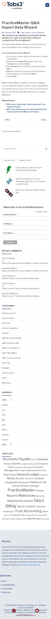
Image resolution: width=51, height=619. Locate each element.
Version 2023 (21, 519)
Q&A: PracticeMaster (11, 348)
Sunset (28, 500)
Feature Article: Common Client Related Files (20, 278)
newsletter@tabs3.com (30, 565)
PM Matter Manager (29, 486)
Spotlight (5, 368)
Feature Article (8, 318)
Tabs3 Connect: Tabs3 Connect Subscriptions (20, 288)
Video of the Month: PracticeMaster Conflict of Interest (25, 263)
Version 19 (18, 515)
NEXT (43, 120)
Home (4, 581)
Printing (39, 490)
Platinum (5, 333)
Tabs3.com (6, 592)
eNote (44, 471)
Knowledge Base (8, 585)
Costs (11, 467)
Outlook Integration (10, 328)
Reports (12, 495)
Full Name (8, 224)
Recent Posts (25, 160)
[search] (25, 148)
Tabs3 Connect (8, 373)
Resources (27, 495)
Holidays (44, 475)
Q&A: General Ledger (10, 343)
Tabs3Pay (40, 506)
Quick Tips (6, 363)
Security (40, 496)
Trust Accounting (28, 511)
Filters (12, 474)
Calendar (42, 459)
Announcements (9, 313)
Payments (24, 482)
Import (28, 32)
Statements (15, 501)
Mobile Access (15, 478)
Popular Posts (9, 160)
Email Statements (33, 470)
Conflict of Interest (29, 464)
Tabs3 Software (8, 258)
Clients (16, 463)
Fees (6, 474)
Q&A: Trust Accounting (11, 358)
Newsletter (29, 479)
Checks (7, 463)
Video (4, 378)
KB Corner (6, 323)
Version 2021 (41, 515)
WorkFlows (6, 383)
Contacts (42, 463)
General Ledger (28, 474)
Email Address (10, 214)
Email (21, 470)
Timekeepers (8, 511)
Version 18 (8, 515)
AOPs (33, 460)
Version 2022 (8, 518)
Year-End (45, 519)
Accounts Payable (17, 459)
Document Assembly (23, 467)
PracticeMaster (38, 32)
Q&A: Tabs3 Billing (9, 353)
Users (45, 511)
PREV (7, 120)
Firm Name (8, 233)
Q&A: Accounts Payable (11, 338)
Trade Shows (7, 588)
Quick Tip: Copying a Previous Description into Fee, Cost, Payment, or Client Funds (31, 181)
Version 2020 (30, 515)
